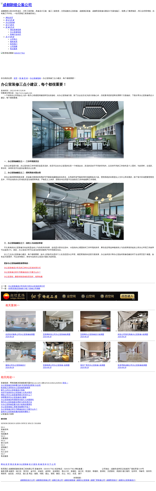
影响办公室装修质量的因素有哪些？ (15, 412)
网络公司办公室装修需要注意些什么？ (16, 395)
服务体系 (13, 42)
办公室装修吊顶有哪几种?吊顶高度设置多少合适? (21, 385)
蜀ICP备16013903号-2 (92, 469)
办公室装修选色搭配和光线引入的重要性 (17, 400)
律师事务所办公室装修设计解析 (13, 397)
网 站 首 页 (5, 464)
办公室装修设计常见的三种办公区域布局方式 (26, 286)
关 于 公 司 (51, 464)
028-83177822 (19, 53)
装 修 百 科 (9, 27)
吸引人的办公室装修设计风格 (13, 390)
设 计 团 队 (9, 25)
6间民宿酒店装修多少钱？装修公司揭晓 (24, 288)
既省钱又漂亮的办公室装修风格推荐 (15, 388)
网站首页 (9, 18)
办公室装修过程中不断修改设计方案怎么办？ (19, 409)
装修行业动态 (15, 34)
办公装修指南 (15, 32)
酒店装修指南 (15, 30)
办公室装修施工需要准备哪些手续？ (15, 407)
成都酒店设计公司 (27, 480)
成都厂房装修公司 (97, 480)
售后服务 (13, 49)
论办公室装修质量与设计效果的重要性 (16, 404)
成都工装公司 (57, 480)
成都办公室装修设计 (127, 480)
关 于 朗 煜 (9, 37)
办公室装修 (10, 22)
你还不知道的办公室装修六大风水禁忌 (16, 392)
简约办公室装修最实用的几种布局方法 (16, 402)
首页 (15, 78)
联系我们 (13, 44)
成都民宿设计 (111, 480)
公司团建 (13, 46)
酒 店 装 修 (9, 20)
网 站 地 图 (78, 466)
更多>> (65, 383)
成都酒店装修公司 (43, 480)
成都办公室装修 (82, 480)
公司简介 (13, 39)
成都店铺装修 (69, 480)
